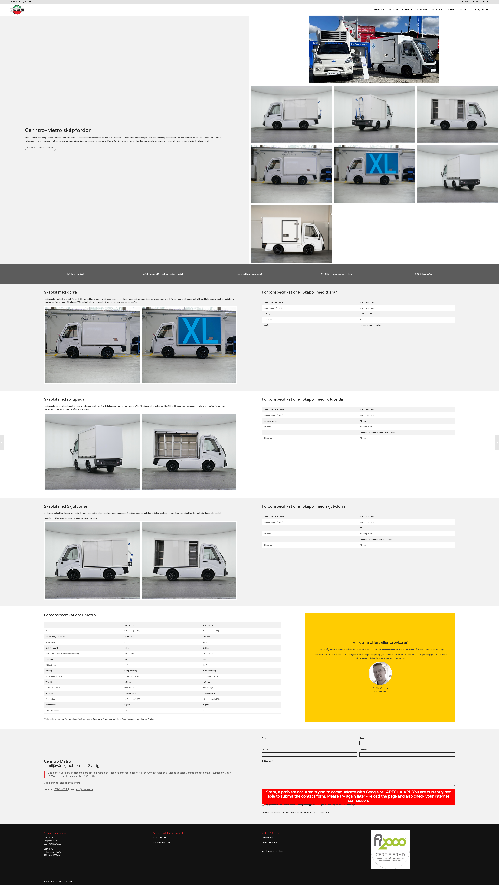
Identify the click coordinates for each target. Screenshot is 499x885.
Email (265, 750)
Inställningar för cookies (272, 851)
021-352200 (13, 2)
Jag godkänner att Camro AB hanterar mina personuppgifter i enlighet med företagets (310, 805)
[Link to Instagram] (479, 10)
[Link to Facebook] (475, 10)
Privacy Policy (304, 812)
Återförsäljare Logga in (470, 2)
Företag (265, 738)
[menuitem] (470, 2)
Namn (362, 738)
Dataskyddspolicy (346, 805)
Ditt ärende (267, 761)
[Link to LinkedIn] (483, 10)
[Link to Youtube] (487, 10)
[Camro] (17, 9)
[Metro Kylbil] (2, 442)
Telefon (363, 750)
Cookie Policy (267, 837)
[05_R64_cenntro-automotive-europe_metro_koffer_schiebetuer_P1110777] (374, 114)
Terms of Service (319, 812)
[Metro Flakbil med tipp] (497, 442)
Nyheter (486, 2)
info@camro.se (25, 2)
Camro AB (68, 881)
